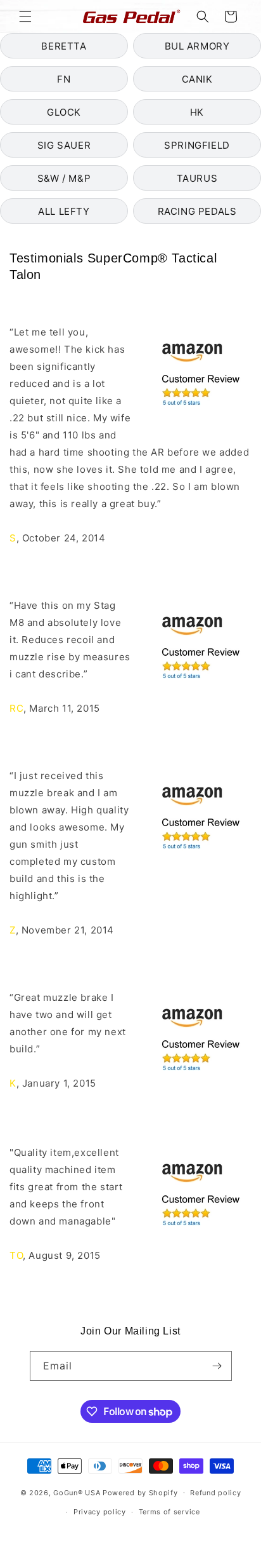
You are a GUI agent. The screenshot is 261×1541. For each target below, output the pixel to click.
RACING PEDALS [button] (197, 211)
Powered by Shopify (140, 1492)
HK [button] (197, 112)
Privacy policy (99, 1511)
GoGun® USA (76, 1492)
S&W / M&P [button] (64, 178)
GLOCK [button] (64, 112)
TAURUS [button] (197, 178)
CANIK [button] (197, 79)
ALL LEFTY (63, 211)
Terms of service (169, 1511)
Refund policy (215, 1492)
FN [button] (63, 79)
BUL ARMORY (197, 46)
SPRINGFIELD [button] (197, 145)
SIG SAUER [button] (64, 145)
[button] (25, 17)
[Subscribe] (217, 1366)
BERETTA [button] (63, 46)
